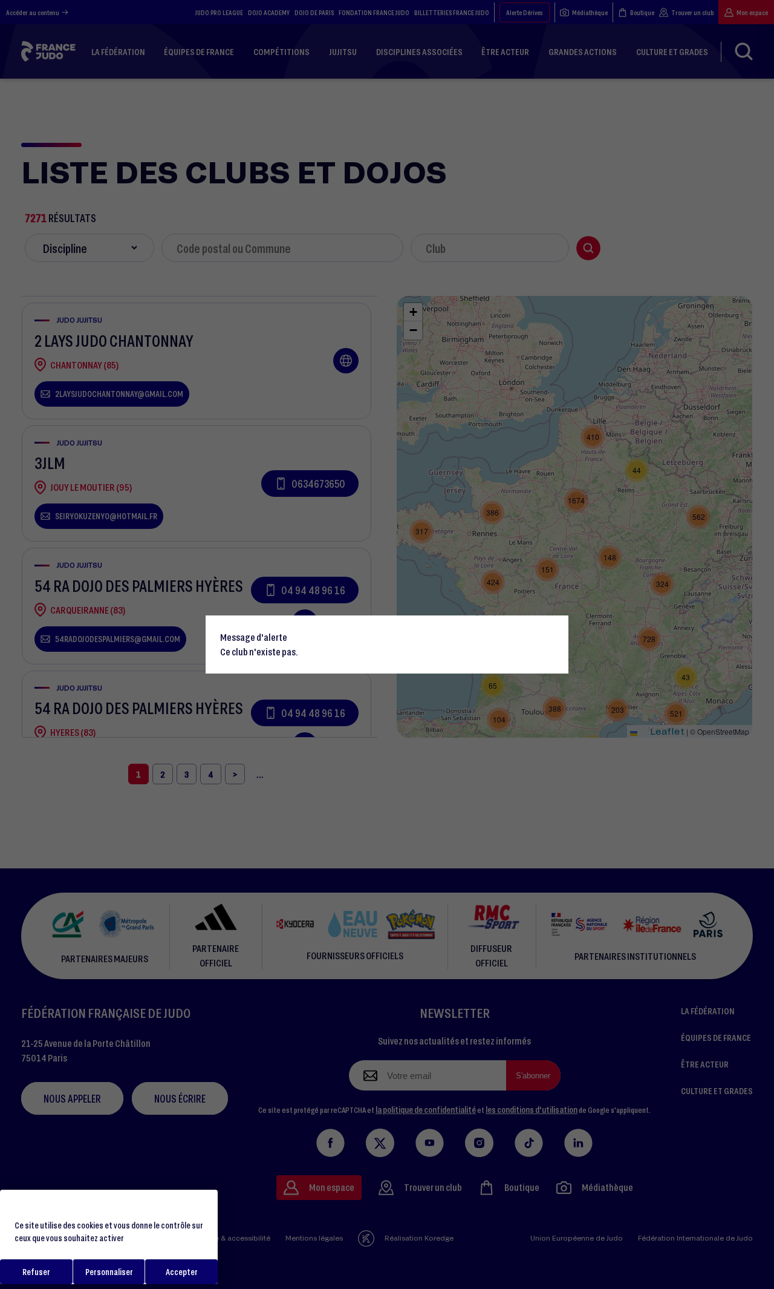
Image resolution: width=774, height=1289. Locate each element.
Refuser (36, 1272)
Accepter (182, 1272)
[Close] (554, 630)
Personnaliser (109, 1272)
